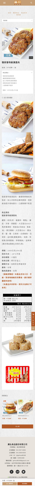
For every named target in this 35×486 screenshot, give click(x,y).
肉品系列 (24, 13)
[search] (31, 3)
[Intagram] (24, 472)
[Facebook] (12, 472)
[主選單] (4, 3)
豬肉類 (18, 15)
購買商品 (16, 13)
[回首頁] (17, 2)
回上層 (18, 426)
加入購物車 (9, 483)
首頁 (9, 13)
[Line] (18, 472)
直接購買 (24, 483)
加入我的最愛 (8, 97)
